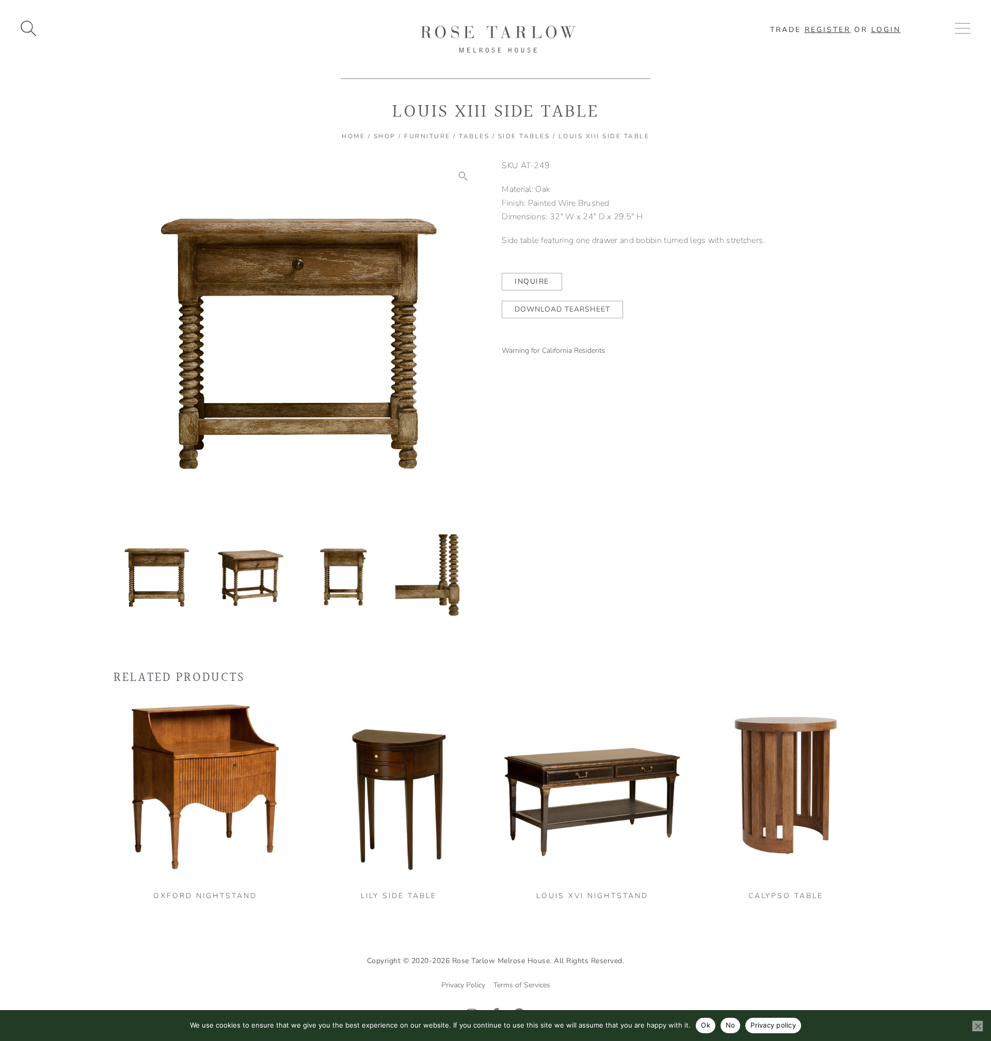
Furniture (427, 136)
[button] (463, 176)
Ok (705, 1025)
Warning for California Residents (553, 350)
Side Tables (524, 136)
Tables (474, 136)
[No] (977, 1026)
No (731, 1025)
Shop (385, 136)
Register (828, 30)
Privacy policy (773, 1025)
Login (886, 30)
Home (353, 136)
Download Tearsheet (562, 309)
